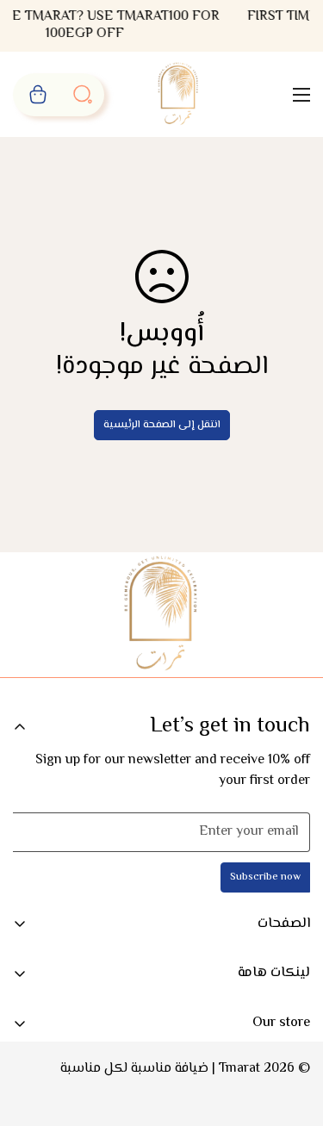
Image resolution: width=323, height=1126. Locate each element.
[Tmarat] (178, 94)
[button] (37, 94)
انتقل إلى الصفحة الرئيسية (162, 425)
